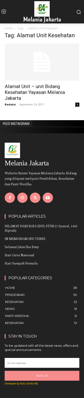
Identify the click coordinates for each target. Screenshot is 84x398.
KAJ (36, 383)
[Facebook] (10, 198)
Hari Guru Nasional (19, 255)
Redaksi (10, 104)
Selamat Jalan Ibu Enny (22, 247)
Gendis (30, 383)
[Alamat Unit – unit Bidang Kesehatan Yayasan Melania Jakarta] (42, 62)
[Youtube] (48, 198)
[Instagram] (22, 198)
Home (9, 28)
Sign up (42, 375)
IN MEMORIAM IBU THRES (25, 238)
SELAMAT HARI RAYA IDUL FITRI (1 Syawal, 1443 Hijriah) (41, 228)
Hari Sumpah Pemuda (21, 263)
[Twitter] (35, 198)
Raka (22, 383)
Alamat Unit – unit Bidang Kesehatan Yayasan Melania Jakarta (35, 92)
